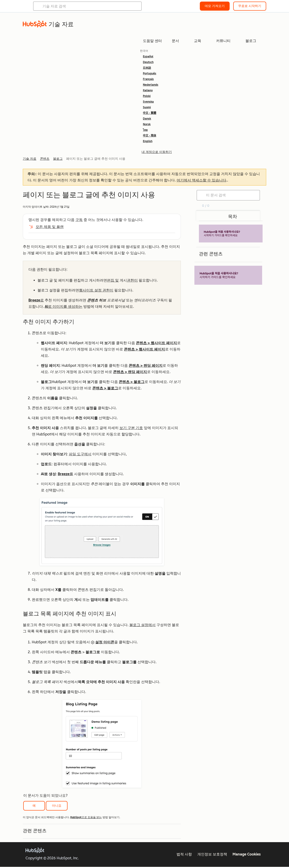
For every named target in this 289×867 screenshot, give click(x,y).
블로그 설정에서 (142, 625)
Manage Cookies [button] (247, 854)
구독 (79, 220)
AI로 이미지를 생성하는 (63, 306)
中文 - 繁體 (149, 113)
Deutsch (148, 62)
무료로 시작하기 (249, 6)
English (147, 141)
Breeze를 (65, 474)
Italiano (148, 90)
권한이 (132, 280)
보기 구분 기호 (131, 428)
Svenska (148, 101)
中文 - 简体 (149, 135)
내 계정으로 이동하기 (157, 152)
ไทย (145, 130)
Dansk (147, 118)
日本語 (147, 67)
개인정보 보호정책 (212, 854)
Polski (147, 96)
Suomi (147, 107)
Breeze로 (36, 300)
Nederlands (150, 84)
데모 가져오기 (215, 6)
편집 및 (113, 280)
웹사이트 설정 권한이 (96, 290)
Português (149, 73)
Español (148, 56)
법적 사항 (184, 854)
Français (148, 79)
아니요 (56, 806)
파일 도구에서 (80, 454)
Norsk (147, 124)
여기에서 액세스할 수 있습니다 (201, 180)
